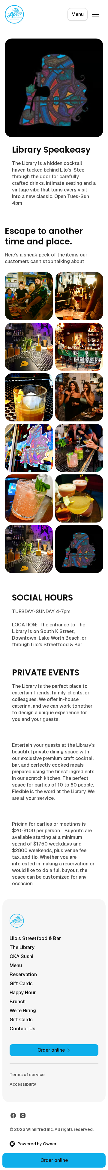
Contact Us (22, 1029)
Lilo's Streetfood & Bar (35, 938)
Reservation (23, 974)
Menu (77, 14)
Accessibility (23, 1084)
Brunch (18, 1001)
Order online (54, 1160)
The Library (22, 947)
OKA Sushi (21, 956)
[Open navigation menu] (96, 14)
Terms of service (27, 1074)
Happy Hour (23, 992)
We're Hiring (23, 1010)
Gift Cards (21, 983)
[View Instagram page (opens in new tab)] (22, 1115)
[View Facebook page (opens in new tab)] (13, 1115)
